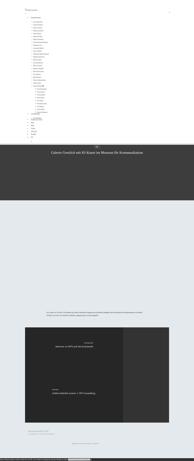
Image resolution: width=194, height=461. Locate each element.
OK (70, 459)
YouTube (89, 443)
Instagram (75, 443)
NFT (97, 146)
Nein (74, 459)
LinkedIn (96, 443)
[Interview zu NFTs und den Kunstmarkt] (74, 351)
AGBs (46, 431)
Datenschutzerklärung (83, 459)
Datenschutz (40, 431)
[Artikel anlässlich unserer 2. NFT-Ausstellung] (74, 399)
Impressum (31, 431)
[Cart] (26, 13)
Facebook (82, 443)
